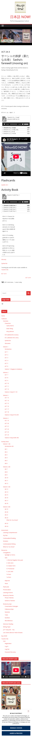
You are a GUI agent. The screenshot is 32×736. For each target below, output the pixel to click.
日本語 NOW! (20, 16)
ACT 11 (7, 386)
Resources (4, 550)
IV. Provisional (10, 568)
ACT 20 (7, 423)
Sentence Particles (10, 600)
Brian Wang (9, 328)
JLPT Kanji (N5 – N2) (8, 630)
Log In (6, 646)
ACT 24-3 (3, 273)
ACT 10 (7, 383)
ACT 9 (6, 380)
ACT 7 (6, 375)
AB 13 (6, 489)
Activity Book (5, 441)
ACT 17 (7, 409)
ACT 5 (6, 363)
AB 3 (6, 455)
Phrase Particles (9, 598)
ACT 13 (7, 397)
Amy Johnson (10, 331)
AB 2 (6, 452)
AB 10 (6, 478)
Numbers (7, 618)
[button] (28, 711)
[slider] (26, 124)
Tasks (6, 615)
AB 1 (6, 449)
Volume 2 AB (6, 467)
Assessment (4, 530)
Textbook (4, 318)
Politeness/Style (9, 609)
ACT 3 (6, 357)
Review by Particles (8, 595)
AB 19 (6, 509)
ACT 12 (7, 389)
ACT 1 (6, 352)
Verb (6, 558)
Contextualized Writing (9, 544)
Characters (8, 323)
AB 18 (6, 503)
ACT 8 (6, 377)
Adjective (7, 580)
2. (10, 129)
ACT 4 (6, 360)
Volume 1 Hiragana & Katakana (13, 369)
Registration (8, 643)
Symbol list (4, 263)
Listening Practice (8, 592)
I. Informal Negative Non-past (14, 560)
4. (9, 133)
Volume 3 (5, 395)
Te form (8, 574)
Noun (6, 583)
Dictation (5, 541)
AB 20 (6, 512)
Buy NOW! (4, 636)
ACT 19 (7, 420)
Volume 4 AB (6, 507)
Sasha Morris (10, 326)
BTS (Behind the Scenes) (11, 335)
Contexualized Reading (9, 538)
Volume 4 (5, 418)
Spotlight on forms (10, 555)
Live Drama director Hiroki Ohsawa (12, 632)
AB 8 (6, 472)
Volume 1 (5, 347)
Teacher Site (4, 269)
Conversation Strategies (11, 606)
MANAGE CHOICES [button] (16, 728)
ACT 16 (7, 406)
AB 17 (6, 500)
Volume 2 (5, 372)
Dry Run (5, 535)
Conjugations (6, 552)
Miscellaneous (9, 620)
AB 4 (6, 458)
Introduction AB (9, 446)
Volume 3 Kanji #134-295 (12, 415)
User (4, 641)
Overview (5, 321)
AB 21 (6, 515)
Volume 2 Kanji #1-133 (11, 392)
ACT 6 (6, 366)
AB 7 (6, 469)
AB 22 (6, 518)
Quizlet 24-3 (4, 185)
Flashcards (6, 587)
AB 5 (6, 460)
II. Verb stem (9, 563)
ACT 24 (7, 435)
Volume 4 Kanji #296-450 (12, 437)
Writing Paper (6, 627)
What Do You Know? (12, 520)
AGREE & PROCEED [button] (16, 733)
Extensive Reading (8, 624)
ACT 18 (7, 412)
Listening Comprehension (10, 532)
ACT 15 (7, 403)
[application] (16, 124)
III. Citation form (10, 566)
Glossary (3, 259)
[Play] (4, 124)
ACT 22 (7, 429)
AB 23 (6, 523)
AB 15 (6, 495)
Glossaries (7, 343)
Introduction (8, 349)
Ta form (8, 577)
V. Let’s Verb (9, 571)
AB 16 (6, 498)
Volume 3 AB (6, 487)
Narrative (7, 612)
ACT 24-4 (28, 277)
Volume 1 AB (6, 444)
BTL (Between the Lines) (12, 337)
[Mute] (23, 124)
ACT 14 (7, 400)
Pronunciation (7, 589)
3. (9, 131)
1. (9, 128)
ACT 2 (6, 355)
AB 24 (6, 526)
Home (3, 316)
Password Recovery (10, 652)
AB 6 (6, 463)
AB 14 (6, 492)
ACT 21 (7, 426)
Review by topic (7, 604)
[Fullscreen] (28, 677)
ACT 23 (7, 432)
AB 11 (6, 480)
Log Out (7, 649)
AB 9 (6, 475)
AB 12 (6, 483)
